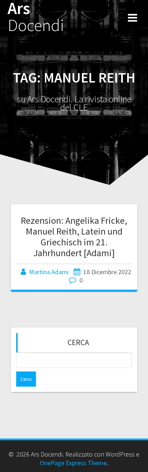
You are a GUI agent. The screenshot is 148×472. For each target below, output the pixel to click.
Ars (36, 17)
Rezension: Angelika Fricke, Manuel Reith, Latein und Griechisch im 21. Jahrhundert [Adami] (74, 236)
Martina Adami (49, 272)
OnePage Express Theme (73, 463)
